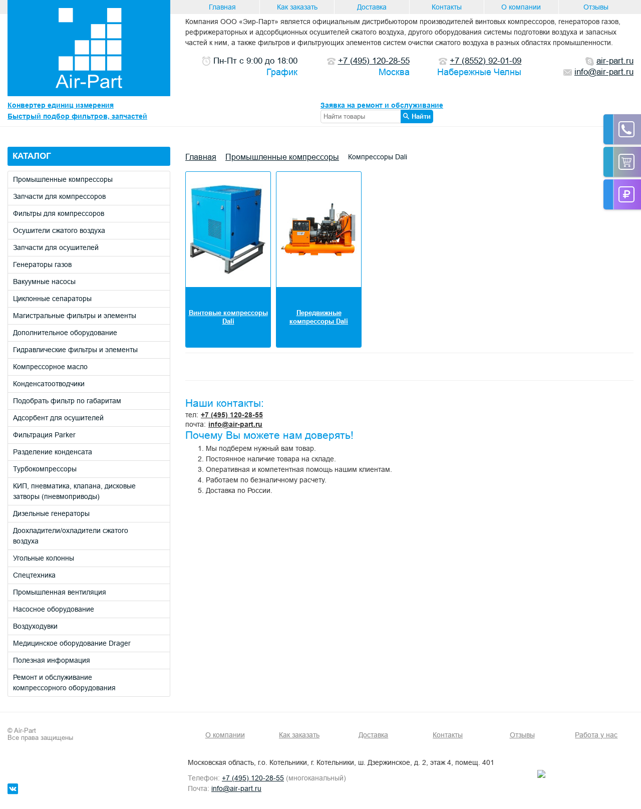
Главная (222, 7)
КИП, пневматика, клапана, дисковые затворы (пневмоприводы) (74, 491)
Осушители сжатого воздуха (59, 230)
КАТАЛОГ (32, 156)
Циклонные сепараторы (52, 299)
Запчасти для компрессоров (59, 196)
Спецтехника (34, 575)
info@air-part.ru (235, 424)
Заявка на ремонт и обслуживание (381, 105)
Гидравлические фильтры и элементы (75, 350)
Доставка (372, 7)
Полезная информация (51, 660)
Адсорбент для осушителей (58, 418)
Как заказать (297, 7)
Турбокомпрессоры (45, 469)
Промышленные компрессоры (63, 179)
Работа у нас (596, 735)
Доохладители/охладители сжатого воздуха (70, 535)
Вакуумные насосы (44, 282)
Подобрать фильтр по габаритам (67, 401)
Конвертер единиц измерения (61, 105)
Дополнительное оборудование (65, 333)
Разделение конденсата (52, 452)
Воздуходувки (35, 626)
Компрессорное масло (50, 367)
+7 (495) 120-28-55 (232, 414)
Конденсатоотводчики (49, 384)
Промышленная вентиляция (59, 592)
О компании (521, 7)
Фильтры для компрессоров (58, 213)
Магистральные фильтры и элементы (74, 316)
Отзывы (595, 7)
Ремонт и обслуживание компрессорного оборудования (64, 682)
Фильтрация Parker (44, 435)
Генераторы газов (42, 264)
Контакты (447, 7)
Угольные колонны (43, 558)
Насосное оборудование (53, 609)
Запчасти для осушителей (56, 247)
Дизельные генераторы (51, 513)
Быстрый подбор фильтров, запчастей (77, 116)
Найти (421, 116)
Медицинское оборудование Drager (72, 643)
